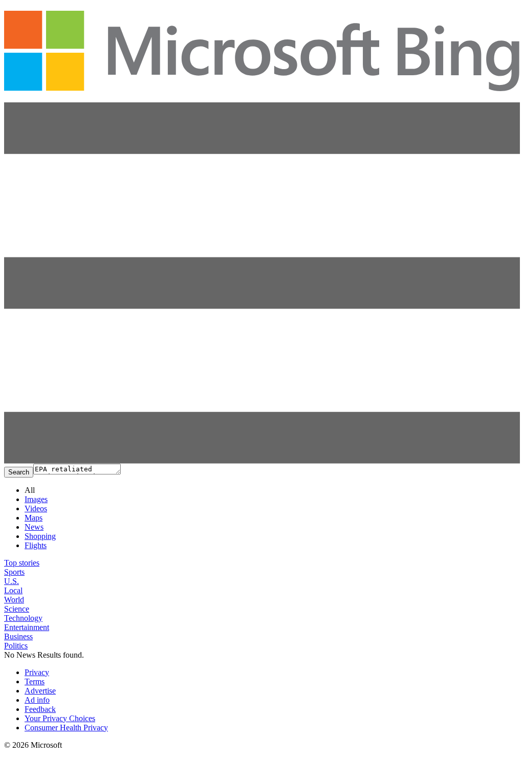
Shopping (40, 536)
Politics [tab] (16, 645)
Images (36, 499)
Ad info (37, 700)
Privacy (37, 672)
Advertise (40, 690)
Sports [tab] (14, 572)
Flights (36, 545)
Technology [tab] (23, 618)
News (34, 527)
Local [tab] (13, 590)
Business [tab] (18, 636)
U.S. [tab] (11, 581)
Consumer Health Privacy (66, 727)
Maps (33, 517)
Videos (36, 508)
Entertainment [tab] (26, 627)
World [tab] (14, 599)
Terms (35, 681)
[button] (262, 461)
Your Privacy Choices (60, 718)
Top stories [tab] (21, 562)
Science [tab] (16, 608)
